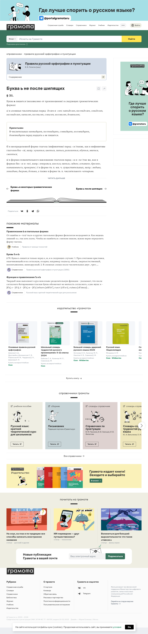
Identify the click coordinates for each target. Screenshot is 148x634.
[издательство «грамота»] (74, 314)
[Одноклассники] (27, 211)
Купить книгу (73, 378)
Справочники (81, 25)
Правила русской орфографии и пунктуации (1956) (47, 270)
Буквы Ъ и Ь (13, 254)
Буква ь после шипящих (89, 188)
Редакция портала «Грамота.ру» (61, 429)
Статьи (9, 543)
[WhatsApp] (38, 211)
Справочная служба (55, 25)
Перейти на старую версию (122, 602)
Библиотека (11, 598)
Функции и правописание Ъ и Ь (23, 277)
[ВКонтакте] (22, 211)
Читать (16, 444)
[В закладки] (98, 88)
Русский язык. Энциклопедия (113, 348)
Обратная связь (50, 594)
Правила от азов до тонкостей (34, 247)
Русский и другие (21, 543)
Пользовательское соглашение (56, 605)
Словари (69, 25)
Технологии (66, 539)
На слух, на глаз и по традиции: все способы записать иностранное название (25, 536)
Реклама (127, 144)
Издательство (113, 25)
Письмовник (56, 426)
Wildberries (84, 360)
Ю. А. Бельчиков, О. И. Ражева (135, 435)
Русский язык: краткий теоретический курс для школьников (51, 292)
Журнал (92, 25)
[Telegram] (32, 211)
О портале (47, 587)
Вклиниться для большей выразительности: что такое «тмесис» (116, 536)
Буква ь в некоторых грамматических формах (31, 189)
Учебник (101, 25)
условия (117, 627)
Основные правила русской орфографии (21, 348)
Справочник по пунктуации (95, 427)
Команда (47, 591)
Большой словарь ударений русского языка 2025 (87, 348)
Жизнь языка (114, 543)
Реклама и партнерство (53, 598)
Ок (129, 627)
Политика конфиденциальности (56, 601)
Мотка (95, 619)
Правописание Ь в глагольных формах (27, 231)
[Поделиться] (104, 88)
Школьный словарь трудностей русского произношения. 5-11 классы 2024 (55, 351)
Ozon (10, 365)
